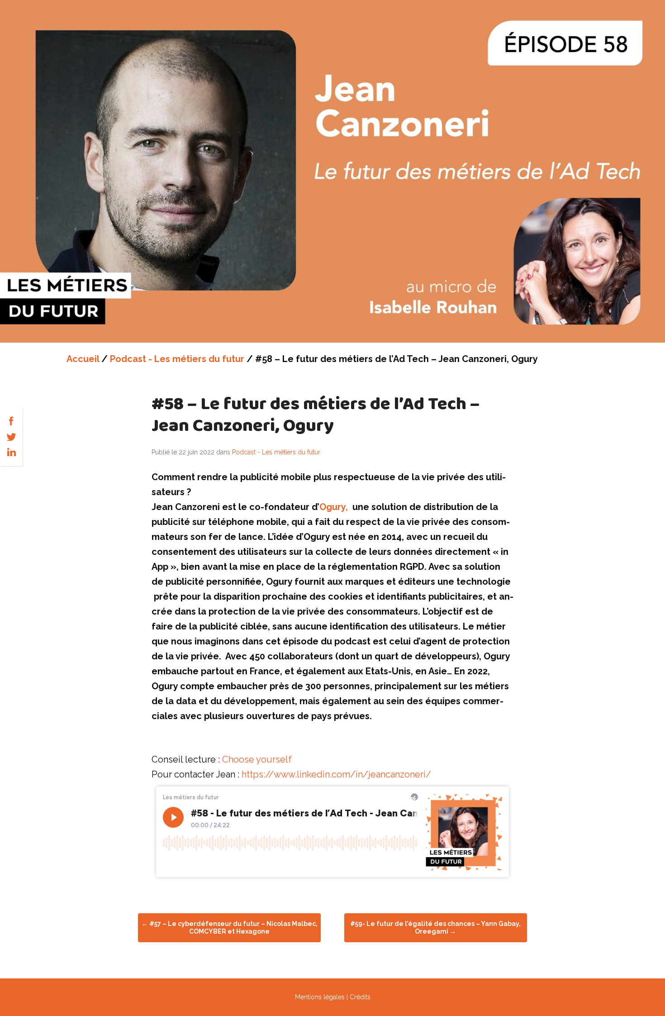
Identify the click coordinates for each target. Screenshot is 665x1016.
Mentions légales (320, 997)
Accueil (82, 358)
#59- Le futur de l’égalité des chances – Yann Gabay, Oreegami (435, 927)
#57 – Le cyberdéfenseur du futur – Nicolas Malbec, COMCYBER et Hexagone (230, 927)
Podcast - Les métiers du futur (177, 358)
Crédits (360, 997)
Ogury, (333, 506)
